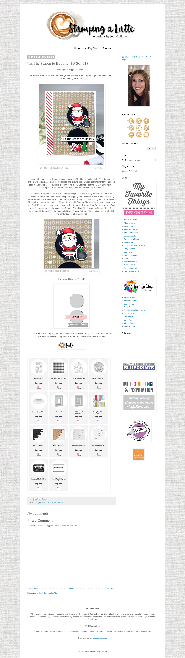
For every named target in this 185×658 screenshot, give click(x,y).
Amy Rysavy (129, 297)
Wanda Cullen (130, 326)
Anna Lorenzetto (131, 233)
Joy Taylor (128, 252)
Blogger (104, 651)
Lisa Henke (129, 313)
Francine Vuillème (131, 239)
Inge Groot (128, 242)
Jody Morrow (129, 249)
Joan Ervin (128, 307)
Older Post (110, 588)
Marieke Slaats (130, 220)
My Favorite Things (55, 503)
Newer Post (33, 588)
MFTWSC (43, 503)
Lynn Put (128, 320)
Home (77, 48)
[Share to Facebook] (42, 499)
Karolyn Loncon (130, 255)
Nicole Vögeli (129, 265)
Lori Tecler (128, 317)
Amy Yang (128, 226)
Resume (107, 48)
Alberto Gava (129, 223)
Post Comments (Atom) (49, 593)
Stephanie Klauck (131, 271)
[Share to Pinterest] (45, 499)
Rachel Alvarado (131, 268)
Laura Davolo (130, 258)
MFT (36, 503)
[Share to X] (40, 499)
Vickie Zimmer (130, 323)
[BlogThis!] (37, 499)
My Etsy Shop (91, 48)
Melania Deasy (130, 261)
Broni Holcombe (131, 304)
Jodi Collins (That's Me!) (134, 245)
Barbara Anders (130, 236)
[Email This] (34, 499)
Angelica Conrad (131, 229)
